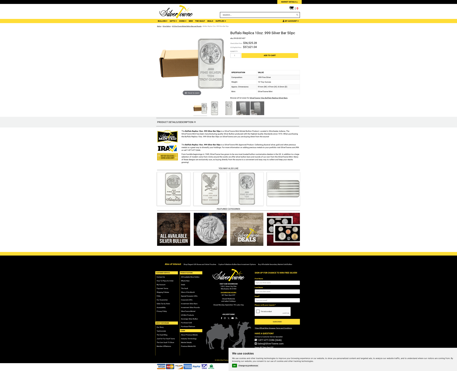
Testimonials (161, 331)
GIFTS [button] (173, 21)
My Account (161, 285)
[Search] (297, 15)
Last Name (259, 287)
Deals (183, 285)
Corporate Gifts (186, 300)
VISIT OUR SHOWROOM (229, 284)
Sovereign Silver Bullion (189, 319)
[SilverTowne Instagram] (225, 318)
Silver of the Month (188, 292)
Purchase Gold (186, 323)
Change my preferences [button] (248, 366)
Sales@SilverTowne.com (270, 343)
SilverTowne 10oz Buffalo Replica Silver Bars (268, 98)
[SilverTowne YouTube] (232, 318)
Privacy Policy (162, 311)
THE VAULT (200, 21)
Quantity (234, 51)
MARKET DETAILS (288, 2)
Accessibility (161, 307)
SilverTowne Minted (188, 311)
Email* (257, 296)
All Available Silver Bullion (190, 277)
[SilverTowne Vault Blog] (236, 318)
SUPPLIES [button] (220, 21)
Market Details (186, 342)
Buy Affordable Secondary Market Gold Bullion (275, 264)
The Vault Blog (162, 335)
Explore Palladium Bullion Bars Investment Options (237, 264)
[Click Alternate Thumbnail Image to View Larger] (200, 108)
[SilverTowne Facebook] (221, 318)
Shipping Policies (163, 292)
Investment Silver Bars (189, 304)
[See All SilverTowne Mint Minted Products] (167, 136)
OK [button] (234, 366)
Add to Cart (270, 55)
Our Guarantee (162, 300)
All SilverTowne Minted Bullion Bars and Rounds (186, 26)
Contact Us (161, 277)
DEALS (210, 21)
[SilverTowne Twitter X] (228, 318)
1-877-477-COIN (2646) (269, 340)
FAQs (159, 296)
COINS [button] (182, 21)
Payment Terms (162, 288)
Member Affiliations (164, 346)
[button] (293, 8)
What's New (185, 281)
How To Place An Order (165, 281)
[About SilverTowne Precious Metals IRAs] (167, 148)
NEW (191, 21)
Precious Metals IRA (188, 346)
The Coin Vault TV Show (165, 342)
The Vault (184, 288)
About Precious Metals (189, 335)
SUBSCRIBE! (277, 322)
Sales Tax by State (163, 304)
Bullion (159, 26)
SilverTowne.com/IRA (290, 147)
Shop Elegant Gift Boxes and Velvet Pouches (200, 264)
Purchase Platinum (188, 326)
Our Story (160, 327)
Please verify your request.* (265, 305)
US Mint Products (187, 315)
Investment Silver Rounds (190, 307)
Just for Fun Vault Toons (166, 339)
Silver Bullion (167, 26)
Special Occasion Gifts (189, 296)
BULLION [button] (162, 21)
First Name (259, 279)
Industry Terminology (189, 339)
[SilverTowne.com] (186, 11)
